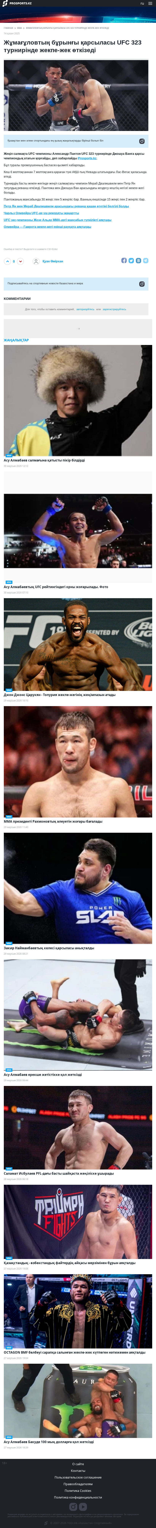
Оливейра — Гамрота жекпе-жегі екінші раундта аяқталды (47, 226)
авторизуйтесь (85, 309)
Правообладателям (78, 1484)
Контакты (78, 1471)
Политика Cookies (78, 1491)
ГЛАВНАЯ (8, 28)
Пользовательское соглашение (78, 1477)
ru (142, 3)
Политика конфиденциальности (78, 1497)
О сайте (78, 1464)
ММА (19, 28)
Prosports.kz (87, 158)
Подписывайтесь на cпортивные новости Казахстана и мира (45, 283)
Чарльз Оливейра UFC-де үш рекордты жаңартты (41, 213)
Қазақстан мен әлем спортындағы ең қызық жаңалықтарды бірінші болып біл (55, 140)
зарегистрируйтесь (114, 309)
